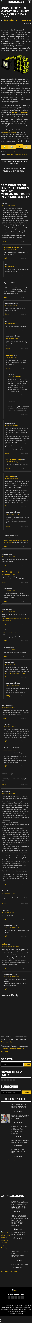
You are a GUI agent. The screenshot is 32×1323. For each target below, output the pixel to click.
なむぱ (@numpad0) (13, 460)
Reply (4, 241)
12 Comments (17, 1229)
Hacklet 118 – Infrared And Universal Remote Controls (14, 170)
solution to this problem (20, 112)
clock (8, 154)
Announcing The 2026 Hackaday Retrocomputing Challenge (19, 1254)
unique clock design (9, 132)
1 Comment (17, 1211)
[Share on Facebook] (1, 23)
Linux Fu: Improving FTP (20, 1264)
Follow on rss (11, 1080)
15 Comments (17, 1260)
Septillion (9, 356)
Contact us (14, 1080)
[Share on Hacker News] (6, 23)
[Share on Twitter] (4, 23)
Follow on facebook (2, 1080)
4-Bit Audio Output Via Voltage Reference (14, 163)
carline (4, 944)
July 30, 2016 (27, 23)
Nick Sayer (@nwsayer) (11, 247)
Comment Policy (7, 1042)
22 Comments (17, 1122)
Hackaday (16, 2)
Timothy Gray (10, 476)
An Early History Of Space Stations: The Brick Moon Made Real (19, 1106)
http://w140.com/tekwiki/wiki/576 (15, 673)
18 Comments (17, 1111)
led (12, 154)
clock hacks (12, 152)
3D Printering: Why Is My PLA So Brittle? (19, 1233)
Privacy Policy (4, 1309)
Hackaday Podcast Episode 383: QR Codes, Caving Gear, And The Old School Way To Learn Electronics (19, 1204)
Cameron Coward (10, 20)
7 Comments (17, 1137)
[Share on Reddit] (9, 23)
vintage (24, 154)
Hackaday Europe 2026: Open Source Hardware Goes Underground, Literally (20, 1129)
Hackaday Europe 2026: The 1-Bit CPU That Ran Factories (20, 1116)
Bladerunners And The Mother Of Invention (20, 1141)
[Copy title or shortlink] (11, 23)
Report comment (25, 241)
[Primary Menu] (29, 2)
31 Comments (17, 1146)
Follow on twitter (5, 1080)
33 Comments (26, 20)
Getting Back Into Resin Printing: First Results (18, 1151)
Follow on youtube (8, 1080)
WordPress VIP (19, 1313)
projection (17, 154)
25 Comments (17, 1156)
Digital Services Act (24, 1309)
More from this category (9, 1160)
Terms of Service (13, 1309)
